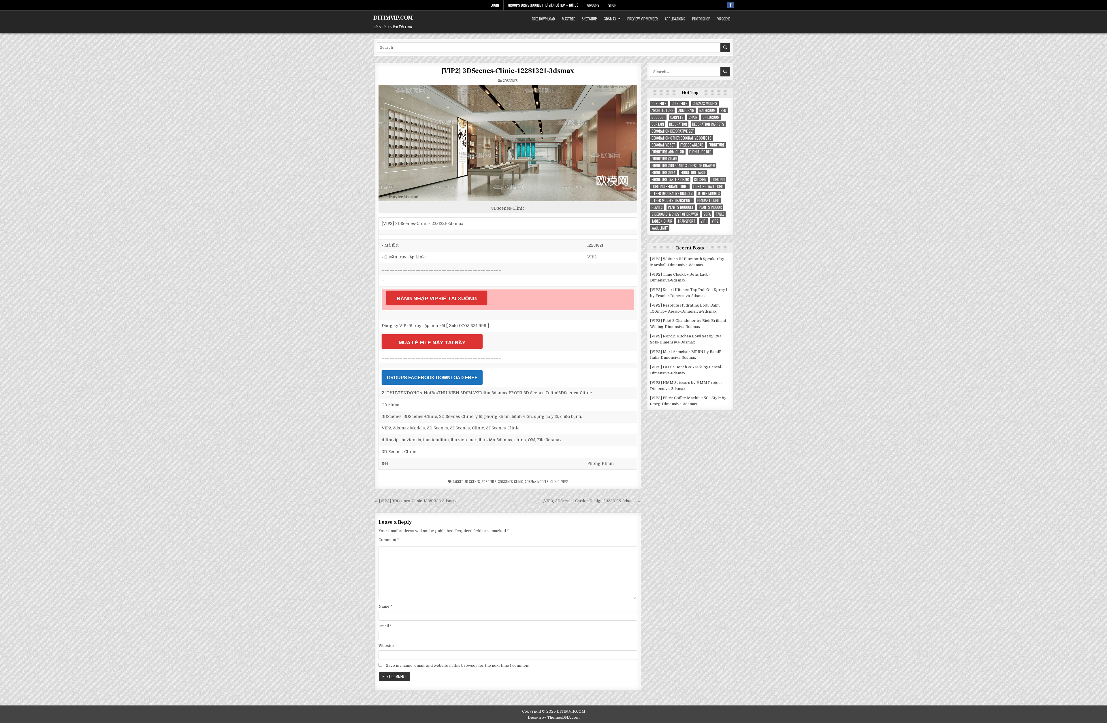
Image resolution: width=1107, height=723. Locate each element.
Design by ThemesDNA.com (553, 717)
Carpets (677, 117)
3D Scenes (472, 481)
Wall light (660, 228)
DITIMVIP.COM (393, 18)
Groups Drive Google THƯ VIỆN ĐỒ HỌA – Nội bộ (543, 5)
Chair (693, 117)
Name (385, 606)
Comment (389, 540)
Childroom (711, 117)
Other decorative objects (672, 193)
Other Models (709, 193)
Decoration (678, 124)
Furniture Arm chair (668, 152)
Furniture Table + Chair (670, 179)
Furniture (716, 145)
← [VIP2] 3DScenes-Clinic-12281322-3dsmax (415, 501)
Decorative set (663, 145)
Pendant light (708, 200)
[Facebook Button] (730, 5)
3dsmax (610, 19)
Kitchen (700, 179)
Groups (593, 5)
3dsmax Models (537, 481)
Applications (675, 19)
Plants (657, 207)
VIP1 (704, 221)
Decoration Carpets (708, 124)
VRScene (723, 19)
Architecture (662, 110)
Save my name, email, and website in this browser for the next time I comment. (458, 665)
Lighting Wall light (708, 186)
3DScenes (510, 80)
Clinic (555, 481)
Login (495, 5)
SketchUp (589, 19)
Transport (686, 221)
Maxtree (568, 19)
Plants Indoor (710, 207)
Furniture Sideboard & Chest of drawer (683, 165)
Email (385, 626)
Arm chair (686, 110)
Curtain (658, 124)
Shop (612, 5)
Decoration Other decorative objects (681, 138)
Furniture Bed (700, 152)
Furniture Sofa (663, 172)
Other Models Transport (672, 200)
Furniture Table (693, 172)
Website (386, 645)
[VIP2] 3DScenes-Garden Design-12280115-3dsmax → (592, 501)
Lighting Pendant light (670, 186)
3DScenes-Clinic (510, 481)
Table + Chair (662, 221)
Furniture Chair (664, 158)
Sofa (707, 214)
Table (720, 214)
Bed (723, 110)
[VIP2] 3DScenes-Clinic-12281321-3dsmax (508, 70)
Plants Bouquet (681, 207)
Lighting (718, 179)
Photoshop (701, 19)
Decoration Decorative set (673, 131)
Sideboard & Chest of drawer (675, 214)
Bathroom (707, 110)
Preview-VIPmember (642, 19)
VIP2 (564, 481)
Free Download (543, 19)
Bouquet (658, 117)
